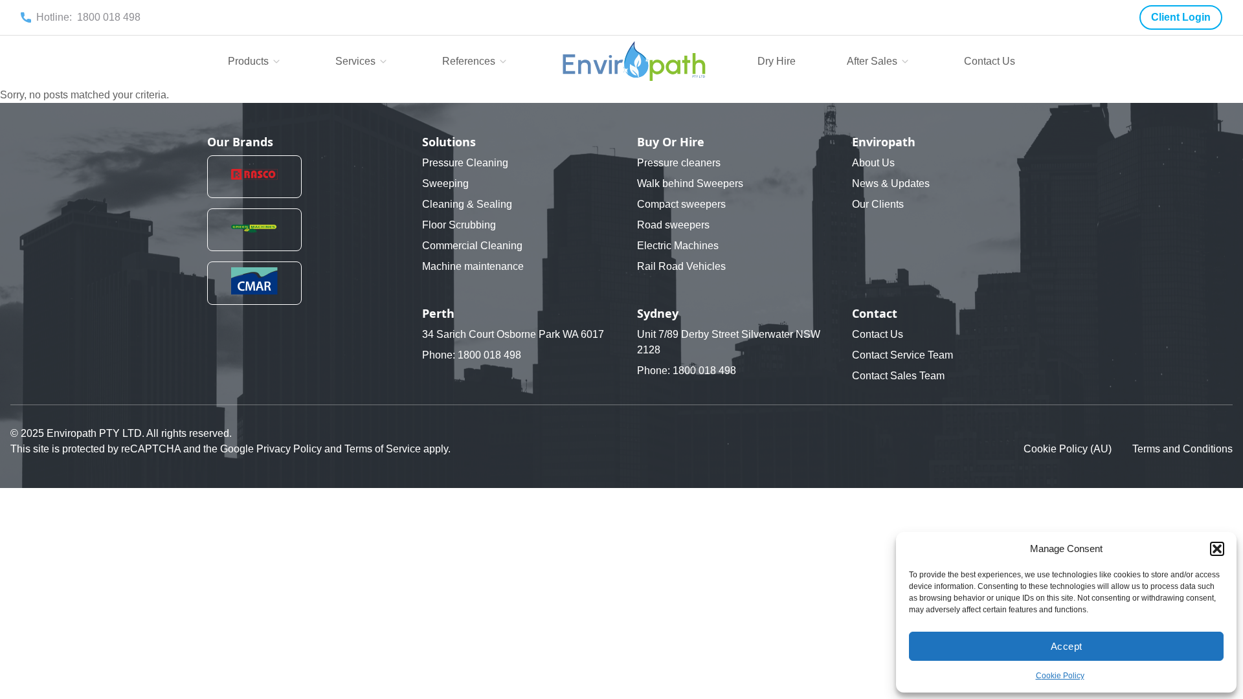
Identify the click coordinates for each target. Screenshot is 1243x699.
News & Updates (891, 183)
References (468, 61)
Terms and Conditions (1182, 448)
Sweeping (445, 183)
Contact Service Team (902, 355)
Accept (1066, 646)
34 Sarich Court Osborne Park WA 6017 (513, 334)
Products (248, 61)
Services (355, 61)
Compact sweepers (681, 204)
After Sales (872, 61)
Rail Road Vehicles (681, 266)
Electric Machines (678, 245)
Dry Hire (776, 61)
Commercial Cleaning (472, 245)
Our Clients (878, 204)
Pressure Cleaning (465, 162)
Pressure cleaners (679, 162)
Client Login (1181, 17)
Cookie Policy (1060, 675)
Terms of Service (383, 448)
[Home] (634, 61)
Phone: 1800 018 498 (471, 355)
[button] (1217, 548)
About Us (873, 162)
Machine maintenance (473, 266)
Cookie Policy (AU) (1068, 448)
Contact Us (989, 61)
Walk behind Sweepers (690, 183)
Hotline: (88, 17)
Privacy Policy (290, 448)
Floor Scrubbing (459, 224)
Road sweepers (673, 224)
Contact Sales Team (898, 375)
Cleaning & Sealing (467, 204)
